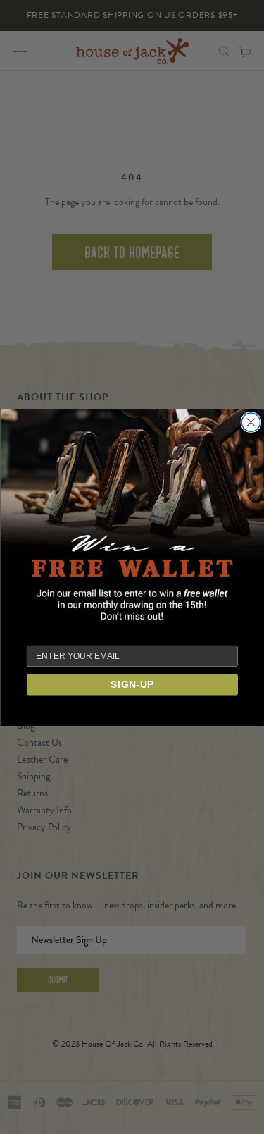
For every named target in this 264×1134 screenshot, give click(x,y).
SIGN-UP (132, 684)
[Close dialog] (250, 422)
